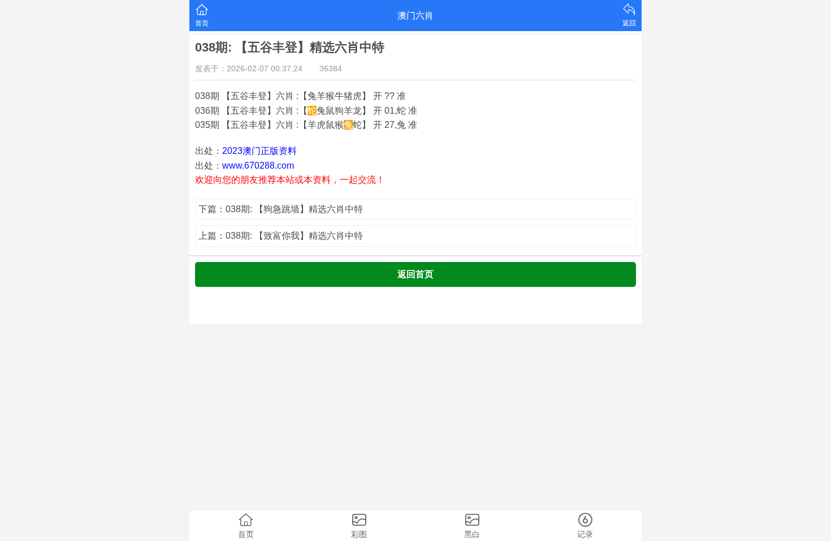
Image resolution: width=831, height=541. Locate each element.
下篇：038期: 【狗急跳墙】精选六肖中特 (280, 209)
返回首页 (415, 274)
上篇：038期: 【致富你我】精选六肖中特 (280, 236)
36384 (330, 68)
